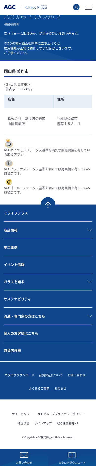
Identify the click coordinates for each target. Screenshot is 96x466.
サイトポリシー (22, 414)
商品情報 (10, 230)
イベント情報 (14, 264)
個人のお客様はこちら (21, 333)
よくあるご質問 (39, 388)
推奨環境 (23, 423)
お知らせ (60, 388)
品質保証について (51, 375)
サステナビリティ (17, 298)
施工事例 (10, 247)
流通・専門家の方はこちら (24, 316)
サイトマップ (43, 423)
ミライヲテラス (16, 212)
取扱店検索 (12, 350)
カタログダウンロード (19, 375)
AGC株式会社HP (68, 423)
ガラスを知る (14, 281)
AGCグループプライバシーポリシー (60, 414)
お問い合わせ (76, 375)
